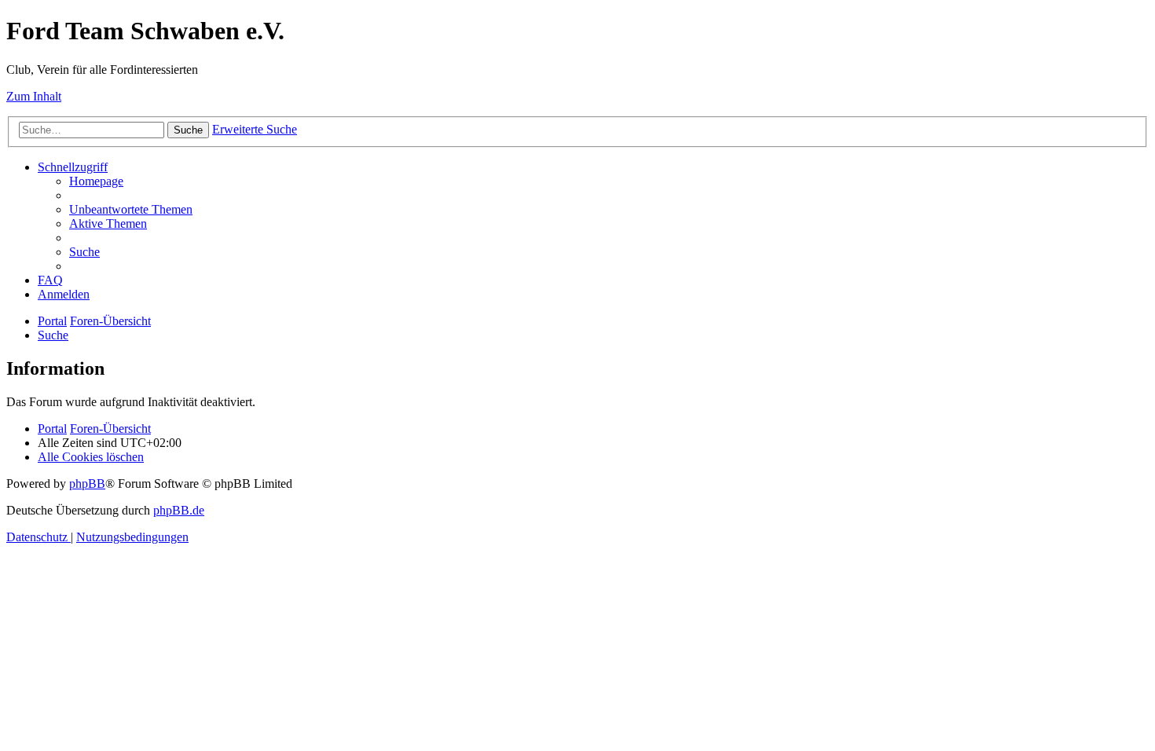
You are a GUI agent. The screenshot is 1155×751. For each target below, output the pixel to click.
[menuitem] (96, 181)
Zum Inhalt (33, 96)
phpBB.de (178, 510)
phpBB (87, 483)
